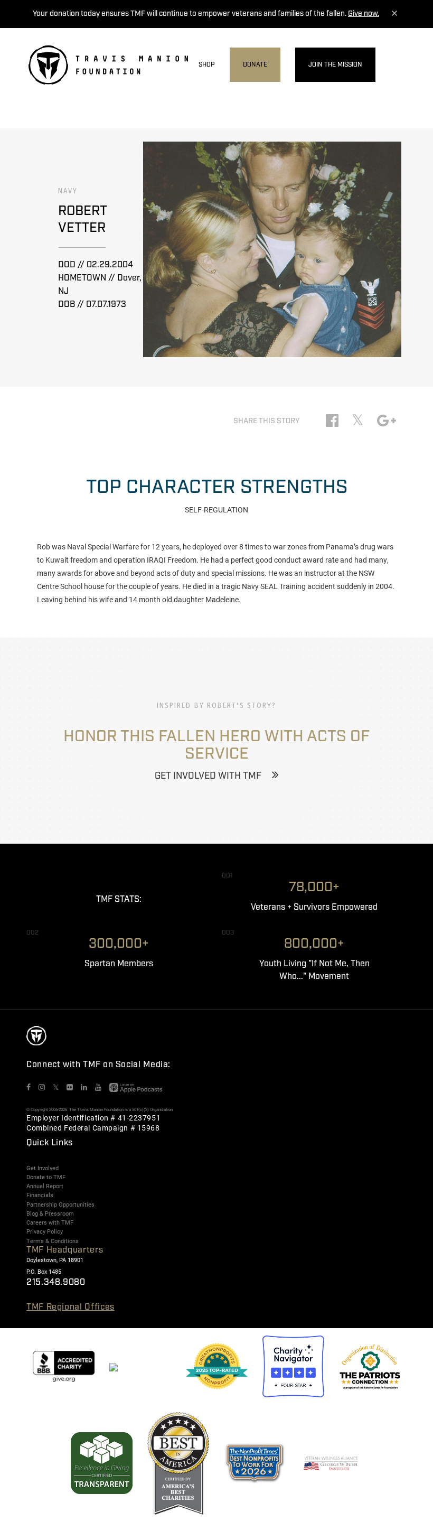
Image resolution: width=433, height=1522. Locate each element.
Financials (39, 1195)
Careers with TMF (49, 1222)
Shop (207, 65)
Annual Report (44, 1186)
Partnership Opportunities (60, 1204)
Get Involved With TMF (208, 776)
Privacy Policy (44, 1231)
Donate (255, 65)
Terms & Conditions (52, 1241)
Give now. (363, 13)
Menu (398, 65)
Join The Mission (335, 65)
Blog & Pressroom (50, 1213)
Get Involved (42, 1168)
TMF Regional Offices (70, 1307)
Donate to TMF (45, 1177)
